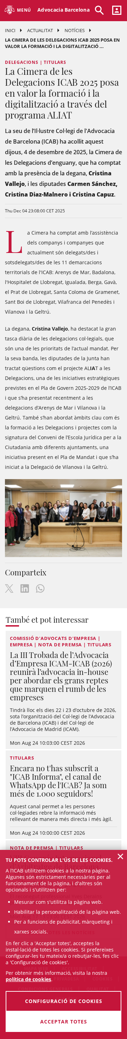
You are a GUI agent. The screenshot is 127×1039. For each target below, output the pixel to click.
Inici (10, 30)
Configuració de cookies (63, 1001)
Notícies (75, 30)
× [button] (120, 856)
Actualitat (40, 30)
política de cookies (28, 979)
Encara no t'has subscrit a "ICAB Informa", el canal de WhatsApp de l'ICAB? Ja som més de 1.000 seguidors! (58, 781)
